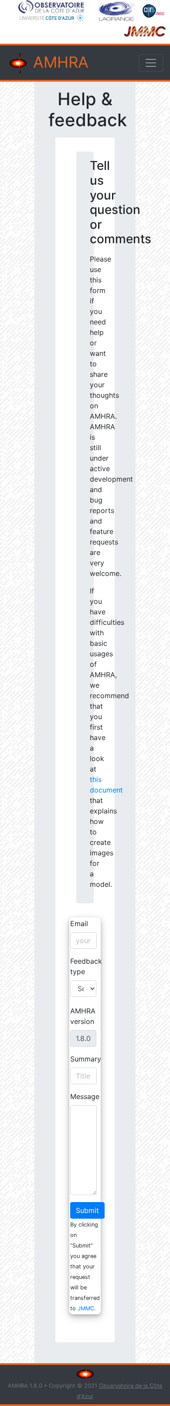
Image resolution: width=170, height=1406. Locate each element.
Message (84, 1096)
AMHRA (58, 62)
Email (79, 923)
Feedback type (86, 966)
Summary (85, 1058)
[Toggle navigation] (151, 63)
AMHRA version (82, 1016)
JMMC (86, 1308)
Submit (87, 1210)
